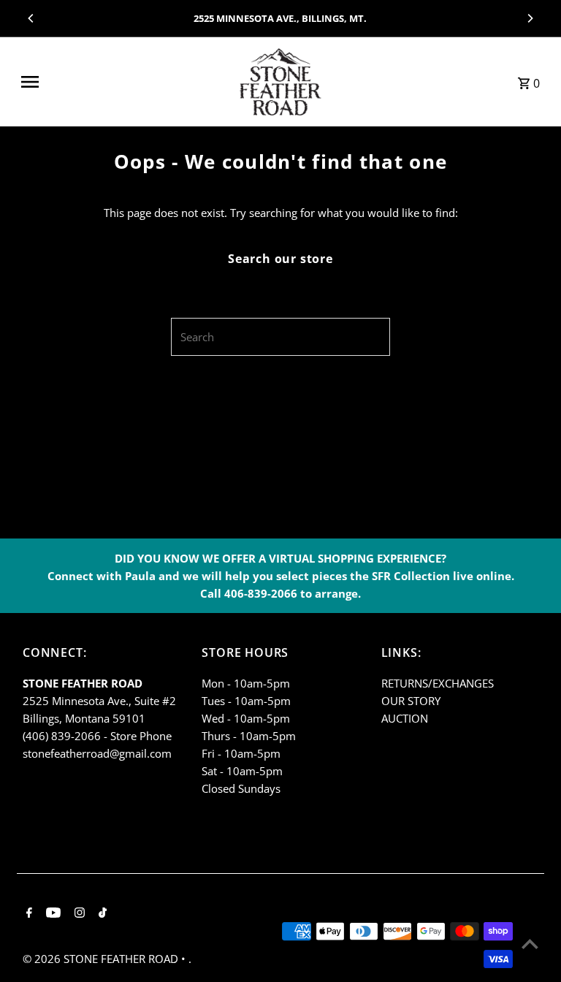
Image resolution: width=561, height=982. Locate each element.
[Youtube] (51, 913)
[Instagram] (78, 913)
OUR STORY (410, 700)
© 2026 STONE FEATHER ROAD (102, 958)
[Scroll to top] (530, 943)
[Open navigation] (121, 82)
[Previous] (31, 18)
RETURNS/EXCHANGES (437, 683)
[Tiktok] (101, 913)
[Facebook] (27, 913)
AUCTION (404, 718)
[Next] (530, 18)
